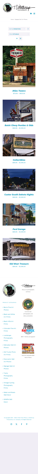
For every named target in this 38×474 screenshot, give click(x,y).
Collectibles (19, 160)
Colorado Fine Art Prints (10, 330)
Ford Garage (19, 229)
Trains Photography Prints (8, 375)
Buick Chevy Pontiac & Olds (19, 125)
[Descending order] (28, 29)
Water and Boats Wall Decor (9, 394)
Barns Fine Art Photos (9, 308)
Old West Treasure (19, 263)
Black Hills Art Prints (8, 322)
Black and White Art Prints (9, 315)
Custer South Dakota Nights (19, 194)
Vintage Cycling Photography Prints (9, 385)
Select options (17, 65)
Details (8, 67)
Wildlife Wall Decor (8, 400)
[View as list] (20, 38)
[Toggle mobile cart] (31, 13)
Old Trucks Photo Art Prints (10, 353)
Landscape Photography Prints (8, 338)
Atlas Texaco (19, 90)
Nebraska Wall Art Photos (10, 346)
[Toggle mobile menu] (34, 13)
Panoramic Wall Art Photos (9, 360)
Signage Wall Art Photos (9, 367)
